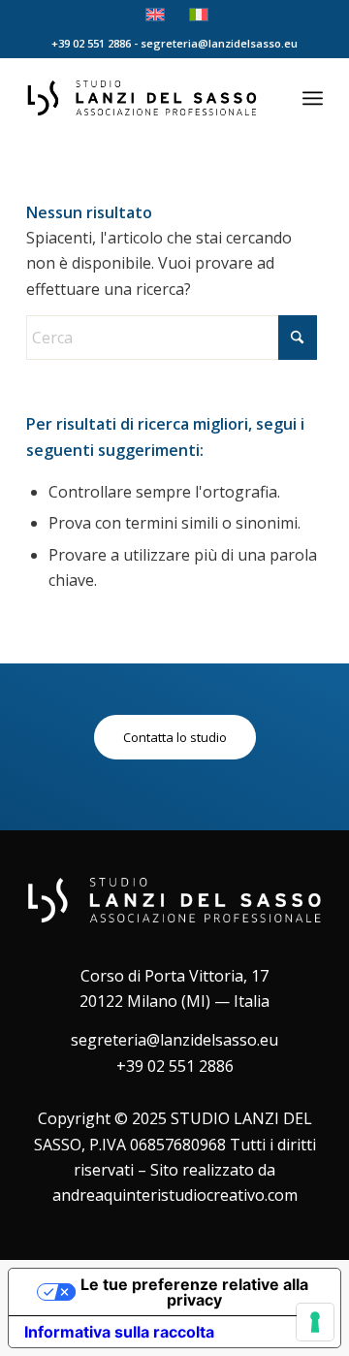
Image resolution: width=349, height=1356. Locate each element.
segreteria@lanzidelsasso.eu (174, 1039)
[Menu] (312, 98)
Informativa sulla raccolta (119, 1331)
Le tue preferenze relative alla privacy (194, 1292)
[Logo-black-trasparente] (145, 98)
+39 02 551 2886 (175, 1066)
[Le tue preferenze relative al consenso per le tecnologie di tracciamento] (315, 1322)
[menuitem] (312, 98)
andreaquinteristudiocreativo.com (175, 1195)
